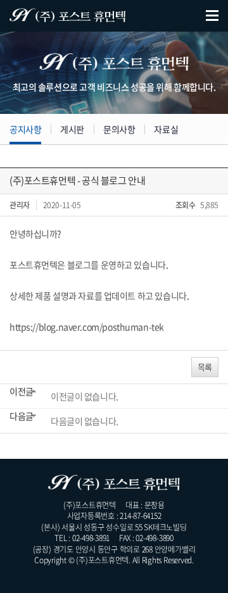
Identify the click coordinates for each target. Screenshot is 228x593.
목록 (205, 367)
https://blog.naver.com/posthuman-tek (87, 326)
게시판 (72, 129)
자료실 (166, 129)
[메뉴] (212, 16)
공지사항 (25, 129)
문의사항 (119, 129)
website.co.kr (134, 571)
